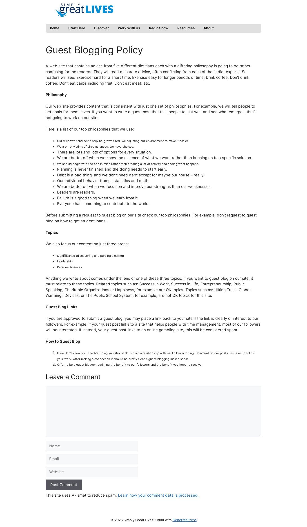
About (209, 28)
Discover (101, 28)
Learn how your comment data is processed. (158, 495)
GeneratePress (185, 520)
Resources (186, 28)
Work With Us (129, 28)
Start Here (76, 28)
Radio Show (158, 28)
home (54, 28)
